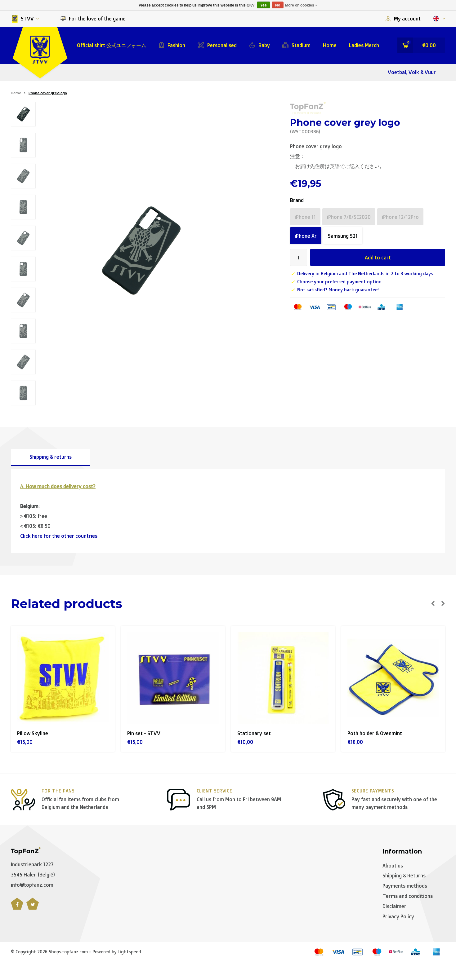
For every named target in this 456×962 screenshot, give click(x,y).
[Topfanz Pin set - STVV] (173, 678)
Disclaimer (394, 906)
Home (330, 45)
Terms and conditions (407, 896)
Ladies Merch (364, 45)
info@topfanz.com (32, 885)
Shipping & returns (50, 457)
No (277, 5)
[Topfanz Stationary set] (283, 678)
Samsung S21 (343, 236)
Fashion (176, 45)
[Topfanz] (308, 108)
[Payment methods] (298, 307)
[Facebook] (17, 907)
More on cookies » (301, 5)
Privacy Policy (398, 916)
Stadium (301, 45)
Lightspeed (129, 951)
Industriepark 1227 (32, 864)
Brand (297, 200)
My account (407, 18)
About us (392, 866)
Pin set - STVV (143, 733)
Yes (263, 5)
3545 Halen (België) (33, 875)
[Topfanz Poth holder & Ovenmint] (393, 678)
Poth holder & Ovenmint (374, 733)
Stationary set (254, 733)
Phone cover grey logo (48, 92)
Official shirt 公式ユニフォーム (111, 45)
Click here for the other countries (58, 536)
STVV (27, 18)
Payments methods (404, 886)
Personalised (222, 45)
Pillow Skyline (32, 733)
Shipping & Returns (404, 875)
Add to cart (378, 257)
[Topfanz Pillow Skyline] (63, 678)
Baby (264, 45)
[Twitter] (32, 907)
